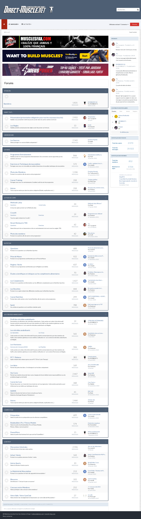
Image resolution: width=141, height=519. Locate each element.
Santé (12, 305)
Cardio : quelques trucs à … (95, 163)
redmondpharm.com (38, 514)
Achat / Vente (15, 455)
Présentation (91, 117)
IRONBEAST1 (94, 104)
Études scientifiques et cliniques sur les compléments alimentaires (35, 274)
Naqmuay (93, 306)
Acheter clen (91, 400)
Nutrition (7, 243)
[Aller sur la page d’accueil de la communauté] (4, 24)
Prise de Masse (16, 256)
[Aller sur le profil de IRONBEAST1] (84, 103)
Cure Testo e (91, 382)
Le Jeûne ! (91, 264)
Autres (13, 188)
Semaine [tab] (114, 111)
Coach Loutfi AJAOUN (94, 414)
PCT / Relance (15, 357)
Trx (89, 224)
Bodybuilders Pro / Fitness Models (23, 423)
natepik (92, 165)
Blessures (14, 479)
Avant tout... (8, 112)
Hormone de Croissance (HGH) (19, 347)
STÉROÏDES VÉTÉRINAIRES (95, 320)
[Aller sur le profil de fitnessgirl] (84, 495)
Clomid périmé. (92, 356)
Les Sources (14, 140)
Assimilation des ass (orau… (95, 333)
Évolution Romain (93, 171)
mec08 (92, 480)
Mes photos (91, 233)
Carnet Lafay (42, 205)
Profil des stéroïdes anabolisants (22, 319)
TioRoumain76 (94, 173)
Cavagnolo (93, 118)
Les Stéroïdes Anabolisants (13, 314)
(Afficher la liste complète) (43, 504)
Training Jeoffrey (92, 179)
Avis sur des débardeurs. (95, 446)
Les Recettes (15, 289)
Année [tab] (128, 111)
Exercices (41, 215)
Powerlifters (15, 432)
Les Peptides (42, 347)
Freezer (120, 55)
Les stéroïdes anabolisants (20, 330)
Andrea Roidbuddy (124, 115)
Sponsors (7, 91)
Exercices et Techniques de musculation (25, 164)
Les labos (13, 365)
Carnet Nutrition (16, 297)
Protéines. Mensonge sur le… (96, 272)
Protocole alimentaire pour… (96, 248)
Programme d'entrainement (20, 154)
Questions (13, 205)
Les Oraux (41, 333)
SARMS (13, 391)
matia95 (92, 249)
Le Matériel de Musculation (20, 471)
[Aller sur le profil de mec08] (84, 479)
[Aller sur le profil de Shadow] (84, 188)
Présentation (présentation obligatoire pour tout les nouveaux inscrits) (36, 117)
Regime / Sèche (16, 265)
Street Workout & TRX (18, 223)
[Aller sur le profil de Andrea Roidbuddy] (116, 116)
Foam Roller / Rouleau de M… (96, 470)
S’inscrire (134, 24)
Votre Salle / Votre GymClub (20, 495)
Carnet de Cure (16, 382)
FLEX (91, 156)
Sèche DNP (91, 373)
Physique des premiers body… (96, 187)
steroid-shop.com (50, 514)
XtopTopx (93, 181)
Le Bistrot (7, 442)
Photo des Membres (18, 172)
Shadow (92, 189)
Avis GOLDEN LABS (93, 364)
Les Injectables (14, 333)
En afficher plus (124, 132)
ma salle (90, 495)
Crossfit (13, 213)
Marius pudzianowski (94, 431)
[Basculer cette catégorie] (106, 91)
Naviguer (14, 24)
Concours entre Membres (20, 487)
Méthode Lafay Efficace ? (95, 203)
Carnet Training (16, 180)
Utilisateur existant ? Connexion (118, 24)
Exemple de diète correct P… (96, 256)
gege (91, 141)
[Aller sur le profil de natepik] (84, 164)
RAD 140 (90, 391)
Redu (91, 205)
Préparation (14, 415)
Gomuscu (92, 366)
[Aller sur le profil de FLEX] (84, 155)
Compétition (8, 410)
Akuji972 (122, 177)
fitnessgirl (93, 496)
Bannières (7, 104)
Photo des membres (17, 234)
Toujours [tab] (135, 111)
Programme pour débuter (95, 213)
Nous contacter (7, 516)
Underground (9, 135)
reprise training (92, 479)
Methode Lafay (16, 202)
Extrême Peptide (92, 139)
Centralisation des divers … (95, 280)
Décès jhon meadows (94, 423)
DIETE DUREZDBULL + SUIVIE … (97, 296)
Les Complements (17, 281)
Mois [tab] (121, 111)
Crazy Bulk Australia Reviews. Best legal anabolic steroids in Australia (128, 181)
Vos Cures (14, 373)
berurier (92, 126)
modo (89, 125)
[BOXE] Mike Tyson (93, 462)
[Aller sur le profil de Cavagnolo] (84, 117)
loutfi (91, 235)
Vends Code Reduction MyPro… (97, 454)
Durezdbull (93, 425)
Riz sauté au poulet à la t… (95, 288)
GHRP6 (90, 346)
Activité (26, 24)
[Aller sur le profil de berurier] (84, 125)
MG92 (92, 401)
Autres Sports (15, 463)
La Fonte (7, 150)
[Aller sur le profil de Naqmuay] (84, 305)
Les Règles (14, 126)
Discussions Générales (18, 447)
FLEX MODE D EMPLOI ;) (95, 155)
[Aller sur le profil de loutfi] (84, 234)
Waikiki (92, 384)
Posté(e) (129, 55)
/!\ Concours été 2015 (94, 487)
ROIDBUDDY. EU (92, 102)
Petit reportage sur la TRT (95, 304)
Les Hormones (15, 344)
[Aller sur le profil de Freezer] (113, 54)
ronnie (92, 488)
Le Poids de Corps (10, 198)
